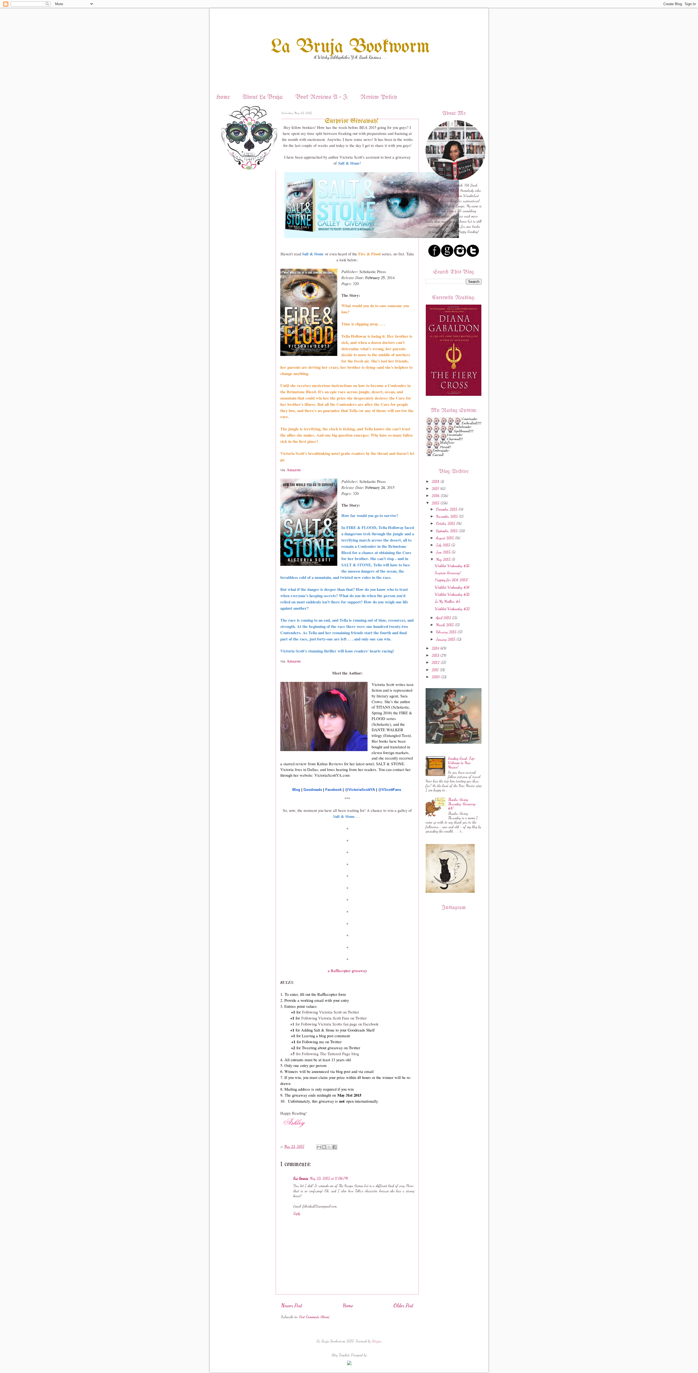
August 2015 (445, 538)
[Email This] (319, 1147)
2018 (435, 481)
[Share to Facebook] (334, 1147)
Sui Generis (300, 1178)
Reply (296, 1213)
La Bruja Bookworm (350, 47)
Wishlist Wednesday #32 (452, 609)
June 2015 (443, 552)
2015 (435, 503)
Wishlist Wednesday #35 (452, 566)
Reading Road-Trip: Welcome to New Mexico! (461, 762)
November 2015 (447, 516)
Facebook (333, 790)
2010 (436, 677)
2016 (436, 496)
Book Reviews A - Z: (321, 97)
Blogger (376, 1341)
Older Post (403, 1305)
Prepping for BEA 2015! (451, 580)
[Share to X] (329, 1147)
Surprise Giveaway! (448, 573)
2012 (436, 662)
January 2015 (445, 639)
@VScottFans (389, 790)
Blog (296, 790)
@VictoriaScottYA (360, 790)
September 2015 (447, 531)
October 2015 (445, 523)
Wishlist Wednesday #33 (452, 594)
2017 (435, 488)
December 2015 (446, 509)
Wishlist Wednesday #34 (452, 587)
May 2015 (443, 559)
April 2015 (443, 618)
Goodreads (312, 790)
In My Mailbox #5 (447, 601)
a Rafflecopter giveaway (347, 970)
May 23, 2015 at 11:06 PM (329, 1178)
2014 (435, 648)
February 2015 (446, 632)
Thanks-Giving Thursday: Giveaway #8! (462, 804)
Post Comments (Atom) (314, 1317)
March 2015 (445, 625)
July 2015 (443, 545)
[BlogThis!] (324, 1147)
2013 (435, 655)
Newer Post (291, 1305)
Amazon (293, 469)
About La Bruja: (262, 97)
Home (223, 97)
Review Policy (378, 97)
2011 (435, 670)
